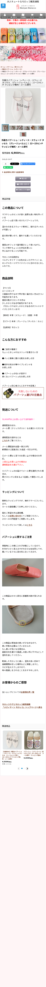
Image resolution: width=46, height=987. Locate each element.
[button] (3, 6)
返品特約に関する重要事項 (14, 172)
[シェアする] (5, 164)
